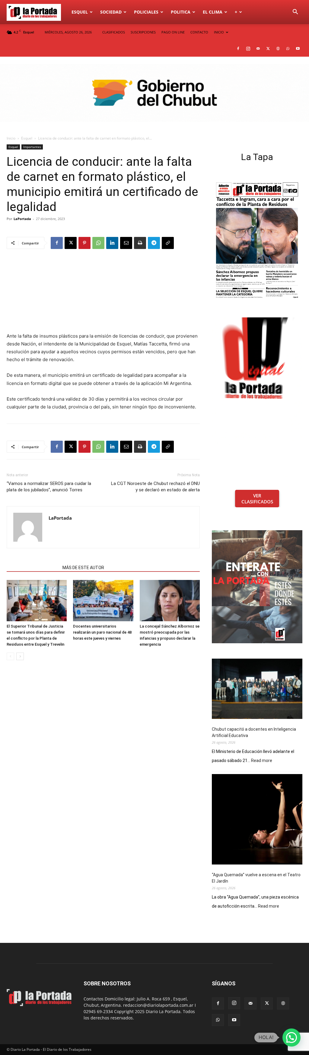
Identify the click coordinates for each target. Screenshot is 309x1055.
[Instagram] (248, 48)
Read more (261, 761)
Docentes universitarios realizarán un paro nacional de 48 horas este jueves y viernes (102, 632)
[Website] (277, 48)
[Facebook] (238, 48)
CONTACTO (199, 32)
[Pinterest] (84, 243)
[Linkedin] (112, 243)
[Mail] (258, 48)
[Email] (126, 243)
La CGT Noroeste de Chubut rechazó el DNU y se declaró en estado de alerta (155, 487)
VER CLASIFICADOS (257, 499)
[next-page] (20, 656)
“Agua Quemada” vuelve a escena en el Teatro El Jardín (256, 877)
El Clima (212, 12)
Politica (180, 12)
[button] (295, 12)
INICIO (219, 32)
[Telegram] (154, 243)
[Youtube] (297, 48)
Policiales (146, 12)
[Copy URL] (168, 243)
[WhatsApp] (287, 48)
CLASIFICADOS (113, 32)
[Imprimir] (140, 243)
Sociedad (111, 12)
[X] (267, 48)
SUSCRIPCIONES (143, 32)
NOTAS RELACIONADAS (32, 567)
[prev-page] (10, 656)
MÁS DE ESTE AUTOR (83, 567)
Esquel (80, 12)
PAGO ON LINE (173, 32)
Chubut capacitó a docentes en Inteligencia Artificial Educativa (254, 732)
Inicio (11, 138)
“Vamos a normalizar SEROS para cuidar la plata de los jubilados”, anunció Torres (49, 487)
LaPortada (22, 218)
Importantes (32, 147)
